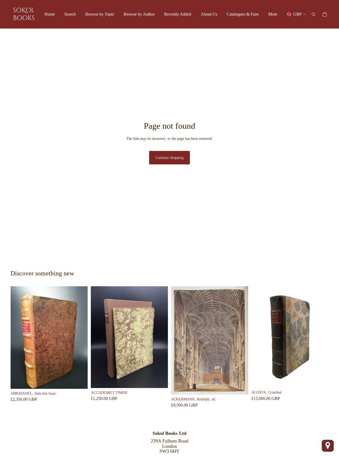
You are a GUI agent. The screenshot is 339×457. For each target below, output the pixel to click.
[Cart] (325, 14)
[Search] (313, 14)
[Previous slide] (18, 337)
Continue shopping (169, 158)
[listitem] (273, 14)
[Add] (79, 380)
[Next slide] (80, 337)
